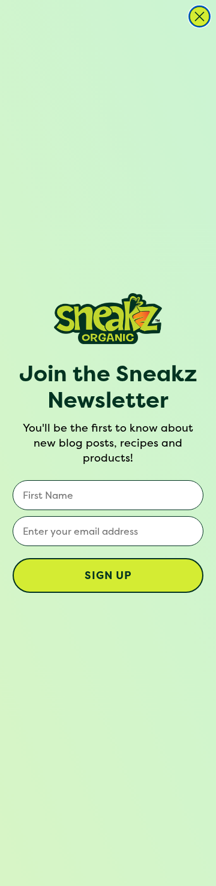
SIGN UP (108, 575)
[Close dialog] (199, 16)
